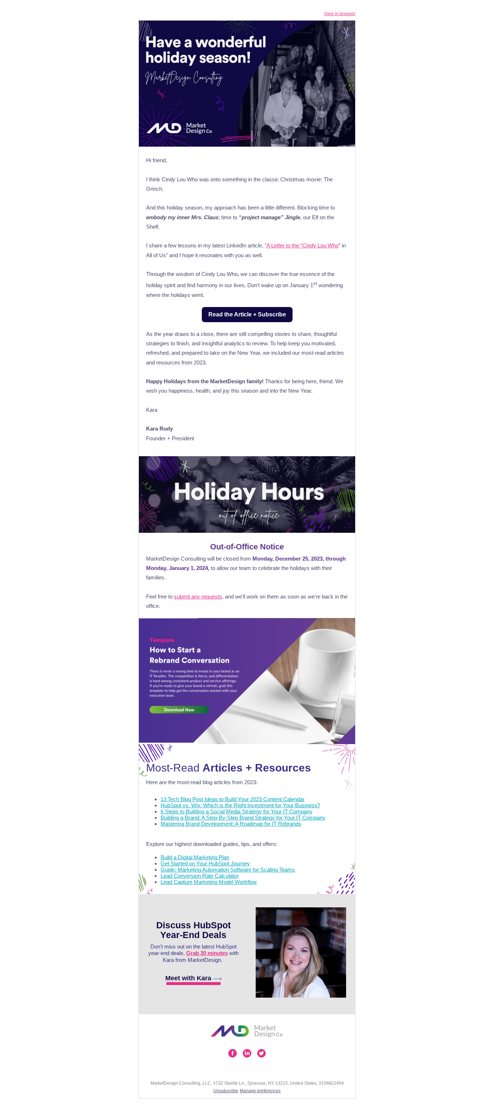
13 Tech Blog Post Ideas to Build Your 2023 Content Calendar (233, 799)
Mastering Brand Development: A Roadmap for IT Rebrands (231, 824)
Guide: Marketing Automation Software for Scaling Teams (228, 870)
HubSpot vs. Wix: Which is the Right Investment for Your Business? (240, 805)
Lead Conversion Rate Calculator (200, 876)
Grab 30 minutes (207, 953)
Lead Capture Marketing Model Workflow (209, 882)
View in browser (339, 13)
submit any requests (198, 596)
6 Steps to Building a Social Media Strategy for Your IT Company (236, 811)
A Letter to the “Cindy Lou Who (302, 245)
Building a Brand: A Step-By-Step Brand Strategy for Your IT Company (243, 818)
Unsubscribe (225, 1090)
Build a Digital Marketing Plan (195, 857)
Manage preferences (260, 1090)
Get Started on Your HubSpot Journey (205, 863)
